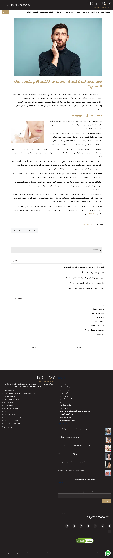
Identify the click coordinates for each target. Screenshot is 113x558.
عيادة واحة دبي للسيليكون (12, 423)
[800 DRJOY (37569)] (29, 5)
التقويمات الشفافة (66, 387)
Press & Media (90, 479)
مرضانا (59, 12)
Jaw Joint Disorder (89, 224)
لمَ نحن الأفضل (95, 12)
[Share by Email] (19, 231)
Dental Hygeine (98, 309)
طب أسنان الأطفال (66, 399)
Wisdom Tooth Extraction (94, 330)
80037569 (93, 214)
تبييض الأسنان (64, 396)
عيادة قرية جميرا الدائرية (11, 408)
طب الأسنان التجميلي (67, 393)
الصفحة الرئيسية (105, 12)
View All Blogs (79, 479)
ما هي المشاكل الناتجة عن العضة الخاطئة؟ (71, 470)
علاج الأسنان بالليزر (66, 408)
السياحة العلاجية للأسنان (46, 12)
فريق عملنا (86, 12)
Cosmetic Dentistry (97, 305)
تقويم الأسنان (64, 383)
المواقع (29, 12)
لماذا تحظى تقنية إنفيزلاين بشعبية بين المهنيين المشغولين (83, 267)
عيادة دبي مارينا (9, 402)
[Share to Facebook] (34, 231)
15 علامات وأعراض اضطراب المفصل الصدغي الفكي (85, 288)
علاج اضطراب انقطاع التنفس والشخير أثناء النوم (75, 411)
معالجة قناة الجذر (65, 405)
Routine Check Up (97, 326)
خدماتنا (78, 12)
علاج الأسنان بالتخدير (66, 414)
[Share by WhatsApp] (14, 231)
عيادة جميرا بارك (9, 405)
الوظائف (35, 12)
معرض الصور (69, 12)
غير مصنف (100, 334)
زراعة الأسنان (64, 390)
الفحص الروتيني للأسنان (67, 420)
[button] (6, 5)
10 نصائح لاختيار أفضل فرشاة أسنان (91, 272)
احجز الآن (5, 12)
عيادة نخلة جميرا (9, 390)
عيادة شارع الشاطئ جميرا (12, 399)
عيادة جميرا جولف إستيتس (12, 427)
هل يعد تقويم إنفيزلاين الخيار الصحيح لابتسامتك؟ (87, 283)
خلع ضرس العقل (65, 417)
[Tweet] (29, 231)
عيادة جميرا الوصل (10, 396)
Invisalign (100, 318)
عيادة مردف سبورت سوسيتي (13, 417)
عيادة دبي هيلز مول (10, 411)
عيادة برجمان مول (9, 414)
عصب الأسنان (64, 402)
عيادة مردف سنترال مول (12, 420)
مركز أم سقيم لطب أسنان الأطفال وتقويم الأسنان (19, 393)
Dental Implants (98, 313)
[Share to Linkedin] (24, 231)
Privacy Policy (95, 553)
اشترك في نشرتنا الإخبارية (85, 492)
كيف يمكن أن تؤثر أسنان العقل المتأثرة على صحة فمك (84, 278)
